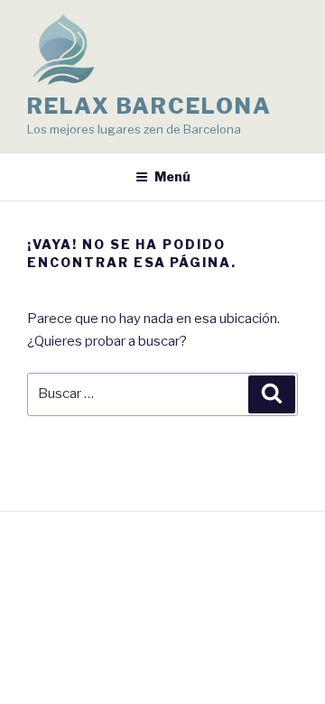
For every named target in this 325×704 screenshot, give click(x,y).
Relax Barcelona (149, 106)
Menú (172, 176)
